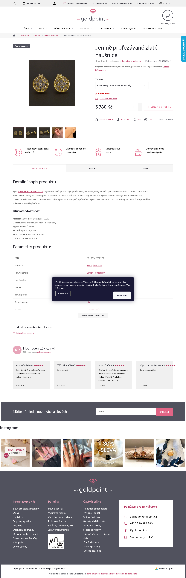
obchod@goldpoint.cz (143, 516)
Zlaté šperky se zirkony (60, 517)
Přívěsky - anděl (91, 512)
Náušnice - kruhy (92, 525)
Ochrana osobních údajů (25, 533)
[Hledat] (14, 3)
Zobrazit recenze (44, 352)
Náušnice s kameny (25, 333)
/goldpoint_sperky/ (141, 537)
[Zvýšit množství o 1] (140, 105)
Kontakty (18, 517)
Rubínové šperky (57, 521)
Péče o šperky (55, 508)
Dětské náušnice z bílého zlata (96, 535)
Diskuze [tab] (146, 168)
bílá (88, 302)
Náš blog (17, 525)
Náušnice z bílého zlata (95, 508)
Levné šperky (20, 546)
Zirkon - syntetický (96, 272)
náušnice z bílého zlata (126, 573)
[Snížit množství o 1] (140, 109)
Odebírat (164, 412)
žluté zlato (97, 265)
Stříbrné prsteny (92, 529)
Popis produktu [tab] (39, 168)
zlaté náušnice (93, 573)
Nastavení (63, 293)
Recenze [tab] (93, 168)
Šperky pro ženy (91, 546)
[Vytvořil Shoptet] (157, 568)
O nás (16, 512)
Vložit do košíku (161, 107)
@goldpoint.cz (138, 530)
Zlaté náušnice (91, 542)
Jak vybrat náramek (58, 529)
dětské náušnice (107, 573)
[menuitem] (27, 28)
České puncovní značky (122, 3)
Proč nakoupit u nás (145, 3)
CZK (165, 3)
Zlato (89, 265)
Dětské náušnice (92, 550)
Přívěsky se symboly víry (60, 525)
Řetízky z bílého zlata (94, 521)
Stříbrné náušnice (92, 517)
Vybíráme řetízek (57, 512)
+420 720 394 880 (141, 523)
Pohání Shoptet (166, 568)
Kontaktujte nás (33, 3)
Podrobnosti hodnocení (131, 61)
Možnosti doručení (108, 98)
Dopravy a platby (100, 3)
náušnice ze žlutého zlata (30, 191)
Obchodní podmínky (23, 529)
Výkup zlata (19, 542)
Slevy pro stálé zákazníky (76, 3)
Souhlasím (122, 295)
